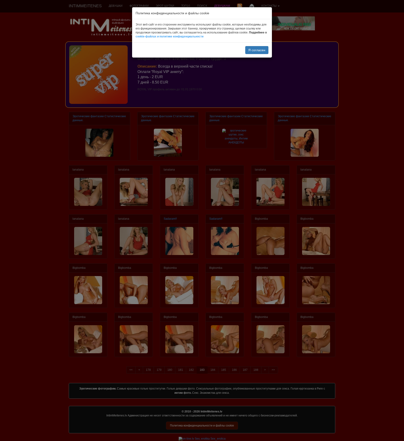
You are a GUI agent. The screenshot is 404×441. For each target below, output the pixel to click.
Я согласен (256, 50)
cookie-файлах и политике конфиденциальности (169, 36)
